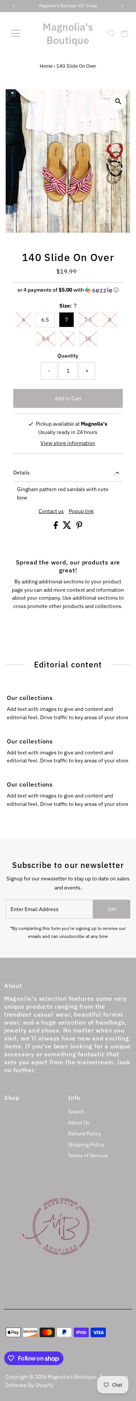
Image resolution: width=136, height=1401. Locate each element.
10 (88, 338)
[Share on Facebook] (56, 527)
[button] (68, 290)
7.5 (88, 319)
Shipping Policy (86, 1144)
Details (21, 472)
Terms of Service (88, 1155)
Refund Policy (84, 1133)
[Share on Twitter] (68, 527)
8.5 (45, 338)
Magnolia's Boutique (68, 33)
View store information (67, 443)
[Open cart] (124, 33)
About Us (79, 1122)
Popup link (81, 511)
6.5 (45, 319)
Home (46, 66)
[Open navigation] (19, 33)
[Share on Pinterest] (79, 527)
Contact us (51, 511)
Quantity (67, 355)
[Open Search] (111, 33)
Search (76, 1111)
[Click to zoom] (118, 101)
